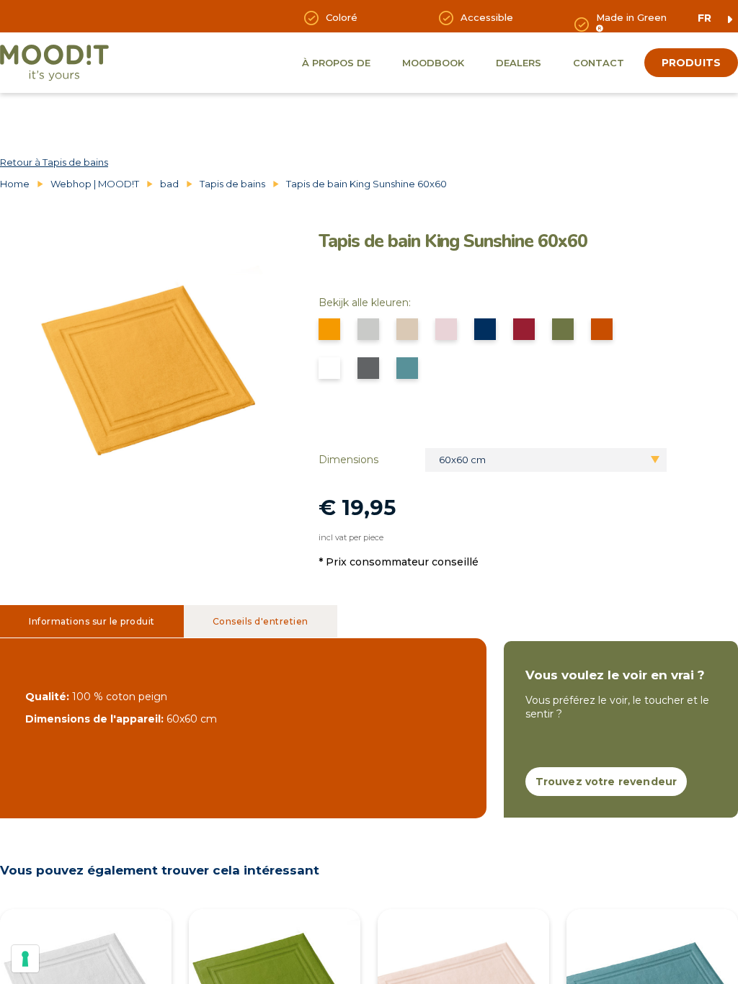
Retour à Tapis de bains (54, 162)
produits (691, 62)
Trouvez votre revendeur (606, 781)
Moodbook (433, 62)
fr (704, 18)
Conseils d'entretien (260, 621)
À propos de (336, 62)
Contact (598, 62)
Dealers (518, 62)
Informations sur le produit (92, 621)
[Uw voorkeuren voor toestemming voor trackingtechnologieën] (25, 958)
